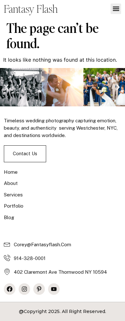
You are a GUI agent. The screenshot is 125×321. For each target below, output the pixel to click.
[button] (116, 9)
